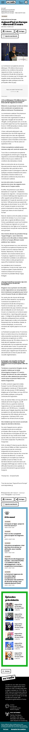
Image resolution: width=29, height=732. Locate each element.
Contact (12, 705)
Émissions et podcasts (8, 10)
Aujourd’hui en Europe (7, 11)
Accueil (3, 8)
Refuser (5, 729)
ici (12, 485)
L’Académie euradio (15, 708)
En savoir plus (24, 726)
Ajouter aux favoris (11, 36)
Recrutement (13, 706)
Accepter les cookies (18, 729)
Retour (7, 671)
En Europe (4, 16)
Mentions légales (14, 709)
